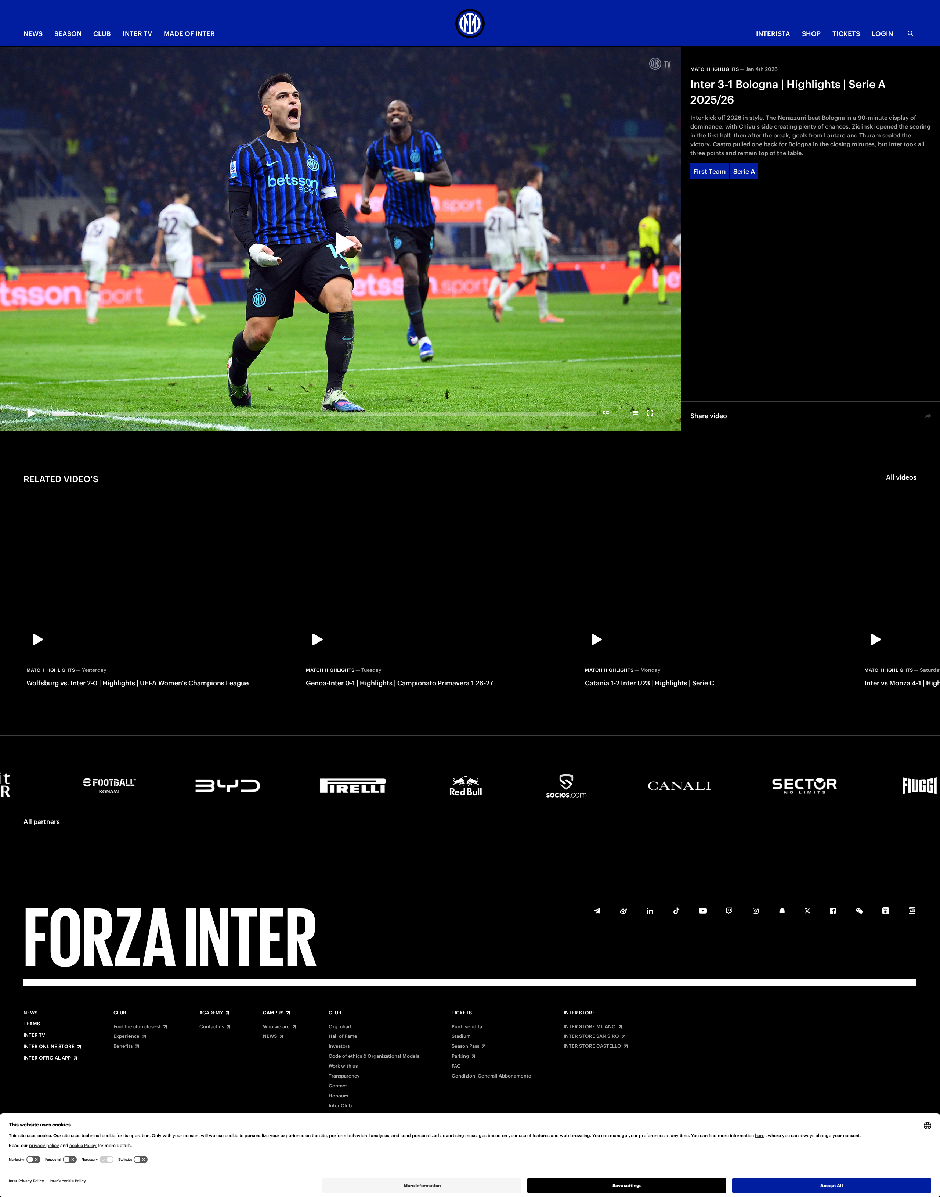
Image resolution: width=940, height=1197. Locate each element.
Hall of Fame (343, 1036)
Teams (32, 1024)
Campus (273, 1013)
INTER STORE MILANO (590, 1027)
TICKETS (846, 33)
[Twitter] (807, 910)
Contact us (211, 1027)
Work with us (343, 1066)
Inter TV (137, 33)
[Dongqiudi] (885, 910)
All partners (42, 821)
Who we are (276, 1027)
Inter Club (340, 1106)
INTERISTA (773, 33)
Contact (338, 1086)
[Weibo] (623, 910)
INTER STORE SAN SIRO (591, 1036)
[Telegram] (597, 910)
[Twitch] (729, 910)
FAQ (456, 1066)
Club (119, 1013)
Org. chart (340, 1027)
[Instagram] (755, 910)
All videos (901, 477)
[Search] (910, 33)
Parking (460, 1056)
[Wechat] (859, 910)
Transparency (344, 1076)
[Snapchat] (782, 910)
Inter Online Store (49, 1047)
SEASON (68, 33)
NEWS (33, 33)
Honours (338, 1096)
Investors (339, 1046)
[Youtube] (702, 910)
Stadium (461, 1036)
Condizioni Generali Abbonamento (491, 1076)
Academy (211, 1013)
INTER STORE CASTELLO (592, 1046)
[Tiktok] (676, 910)
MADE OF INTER (189, 33)
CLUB (102, 33)
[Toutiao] (912, 910)
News (30, 1013)
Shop (811, 33)
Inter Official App (47, 1058)
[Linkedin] (650, 910)
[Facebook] (832, 910)
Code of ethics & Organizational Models (374, 1056)
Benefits (123, 1046)
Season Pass (465, 1046)
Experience (126, 1036)
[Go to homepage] (470, 24)
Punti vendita (467, 1027)
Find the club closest (136, 1027)
